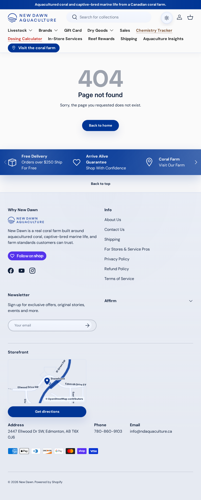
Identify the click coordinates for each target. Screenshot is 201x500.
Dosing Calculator (25, 38)
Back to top (100, 183)
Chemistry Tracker (154, 30)
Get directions (47, 411)
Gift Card (73, 30)
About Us (112, 219)
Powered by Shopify (49, 482)
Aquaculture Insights (163, 38)
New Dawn (26, 482)
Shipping (129, 38)
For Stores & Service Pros (127, 249)
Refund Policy (116, 268)
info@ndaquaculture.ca (151, 431)
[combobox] (108, 17)
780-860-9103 (108, 431)
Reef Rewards (101, 38)
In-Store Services (65, 38)
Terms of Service (119, 278)
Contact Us (114, 229)
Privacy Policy (116, 259)
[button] (190, 17)
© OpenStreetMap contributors (64, 398)
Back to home (100, 125)
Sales (125, 30)
